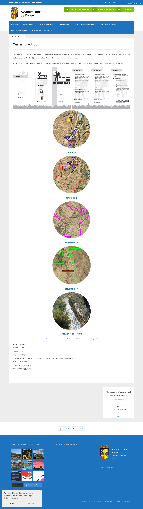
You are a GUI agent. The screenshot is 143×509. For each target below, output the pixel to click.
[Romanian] (140, 3)
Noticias (29, 24)
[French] (135, 3)
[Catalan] (131, 3)
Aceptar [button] (31, 503)
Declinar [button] (12, 503)
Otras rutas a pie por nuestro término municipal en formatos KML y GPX (72, 339)
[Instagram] (109, 2)
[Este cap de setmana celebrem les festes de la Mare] (27, 454)
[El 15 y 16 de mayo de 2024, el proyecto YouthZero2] (27, 476)
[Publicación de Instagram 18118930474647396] (38, 454)
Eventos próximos (106, 9)
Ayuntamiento (46, 24)
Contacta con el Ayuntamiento (91, 501)
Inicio (15, 24)
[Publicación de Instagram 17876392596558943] (16, 465)
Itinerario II (71, 198)
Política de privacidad (123, 501)
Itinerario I (71, 152)
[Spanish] (129, 3)
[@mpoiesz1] (27, 465)
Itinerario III (71, 242)
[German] (139, 3)
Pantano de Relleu (71, 334)
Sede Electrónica (87, 24)
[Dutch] (137, 3)
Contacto (127, 9)
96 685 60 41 (115, 458)
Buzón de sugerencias (80, 9)
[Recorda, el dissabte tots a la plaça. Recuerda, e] (16, 476)
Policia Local (110, 24)
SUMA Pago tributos (43, 30)
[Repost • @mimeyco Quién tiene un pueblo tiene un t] (16, 454)
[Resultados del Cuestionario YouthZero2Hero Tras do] (38, 476)
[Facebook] (105, 2)
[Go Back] (118, 416)
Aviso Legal (109, 501)
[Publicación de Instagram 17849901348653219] (38, 465)
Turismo (66, 24)
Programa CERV (20, 30)
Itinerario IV (71, 289)
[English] (133, 3)
